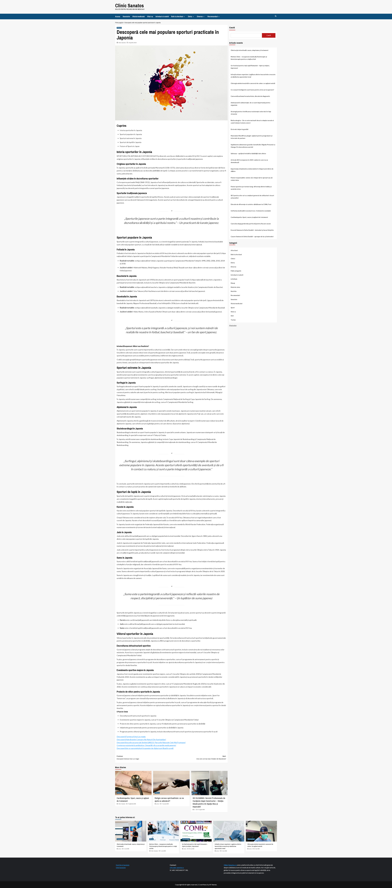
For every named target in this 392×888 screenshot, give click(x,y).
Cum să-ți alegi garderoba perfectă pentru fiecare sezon (251, 224)
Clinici (233, 258)
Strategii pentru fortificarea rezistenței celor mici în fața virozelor (251, 113)
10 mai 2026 (257, 849)
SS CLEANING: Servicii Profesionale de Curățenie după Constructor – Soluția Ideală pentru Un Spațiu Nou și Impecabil (209, 802)
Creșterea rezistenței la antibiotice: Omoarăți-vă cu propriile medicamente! (146, 745)
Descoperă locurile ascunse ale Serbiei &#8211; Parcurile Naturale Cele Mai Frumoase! (151, 742)
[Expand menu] (184, 16)
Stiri (232, 316)
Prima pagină (119, 22)
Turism (233, 320)
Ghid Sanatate (121, 867)
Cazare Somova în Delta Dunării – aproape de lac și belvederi (252, 236)
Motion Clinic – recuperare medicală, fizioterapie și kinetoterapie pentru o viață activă (249, 58)
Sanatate (126, 16)
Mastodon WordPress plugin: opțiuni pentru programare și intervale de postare (251, 137)
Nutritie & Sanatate (122, 865)
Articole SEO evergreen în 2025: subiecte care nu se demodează (249, 161)
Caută (232, 27)
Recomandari (213, 16)
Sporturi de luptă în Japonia (130, 142)
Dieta (190, 16)
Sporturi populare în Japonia (131, 134)
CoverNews (202, 885)
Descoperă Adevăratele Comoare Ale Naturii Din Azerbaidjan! (141, 739)
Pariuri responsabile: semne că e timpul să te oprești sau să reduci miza (251, 179)
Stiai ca (150, 16)
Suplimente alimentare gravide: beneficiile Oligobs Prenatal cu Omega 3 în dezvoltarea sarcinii (253, 146)
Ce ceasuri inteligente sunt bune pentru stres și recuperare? (252, 90)
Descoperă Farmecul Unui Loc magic (131, 736)
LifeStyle (234, 279)
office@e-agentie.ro (177, 867)
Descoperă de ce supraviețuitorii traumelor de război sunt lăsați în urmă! (145, 748)
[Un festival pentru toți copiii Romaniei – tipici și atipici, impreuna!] (196, 831)
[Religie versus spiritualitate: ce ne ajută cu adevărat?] (171, 783)
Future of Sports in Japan (130, 146)
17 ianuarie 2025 (165, 804)
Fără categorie (236, 271)
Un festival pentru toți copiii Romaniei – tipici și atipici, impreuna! (250, 67)
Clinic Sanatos (129, 5)
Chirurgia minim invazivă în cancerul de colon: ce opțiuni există (253, 83)
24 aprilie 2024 (132, 42)
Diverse (200, 16)
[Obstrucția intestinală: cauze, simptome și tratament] (130, 831)
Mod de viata (235, 287)
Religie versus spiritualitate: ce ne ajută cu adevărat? (169, 799)
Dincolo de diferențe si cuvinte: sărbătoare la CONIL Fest (251, 204)
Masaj (233, 283)
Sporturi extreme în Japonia (130, 138)
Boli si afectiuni (177, 16)
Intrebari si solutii (162, 16)
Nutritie (234, 291)
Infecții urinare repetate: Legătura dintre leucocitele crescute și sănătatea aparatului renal (253, 76)
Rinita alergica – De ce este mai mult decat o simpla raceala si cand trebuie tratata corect (252, 121)
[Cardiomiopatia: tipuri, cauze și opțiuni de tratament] (133, 783)
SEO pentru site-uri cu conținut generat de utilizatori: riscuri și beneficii (252, 197)
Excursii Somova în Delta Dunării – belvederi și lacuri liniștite (252, 230)
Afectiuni (234, 250)
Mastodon (233, 325)
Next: (211, 757)
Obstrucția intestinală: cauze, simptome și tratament (249, 50)
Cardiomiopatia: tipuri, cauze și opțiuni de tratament (249, 217)
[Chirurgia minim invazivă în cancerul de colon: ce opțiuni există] (261, 831)
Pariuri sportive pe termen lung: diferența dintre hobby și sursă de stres (251, 188)
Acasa (117, 16)
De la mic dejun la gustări (239, 129)
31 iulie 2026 (126, 849)
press (157, 803)
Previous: (128, 757)
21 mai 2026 (224, 851)
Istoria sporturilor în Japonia (131, 130)
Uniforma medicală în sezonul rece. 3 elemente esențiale (251, 211)
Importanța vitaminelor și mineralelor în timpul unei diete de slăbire (252, 170)
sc (194, 809)
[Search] (275, 16)
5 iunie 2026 (163, 851)
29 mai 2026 (191, 849)
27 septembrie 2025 (132, 804)
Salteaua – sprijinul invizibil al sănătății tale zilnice (248, 153)
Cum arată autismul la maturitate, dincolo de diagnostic (250, 96)
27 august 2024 (201, 809)
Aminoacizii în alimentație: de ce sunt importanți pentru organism (250, 104)
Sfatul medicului (138, 16)
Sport (233, 307)
